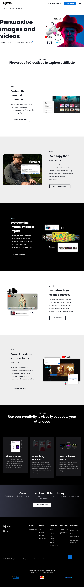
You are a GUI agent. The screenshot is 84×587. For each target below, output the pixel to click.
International (54, 3)
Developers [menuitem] (64, 526)
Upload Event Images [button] (18, 254)
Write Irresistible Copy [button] (60, 186)
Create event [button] (70, 3)
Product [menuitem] (42, 526)
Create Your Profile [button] (20, 119)
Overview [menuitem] (32, 526)
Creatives (19, 8)
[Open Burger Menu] (80, 3)
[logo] (7, 526)
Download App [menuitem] (74, 526)
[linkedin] (4, 531)
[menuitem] (33, 529)
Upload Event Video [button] (20, 388)
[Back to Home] (7, 3)
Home (5, 8)
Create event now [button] (42, 504)
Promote (11, 8)
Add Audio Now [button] (57, 318)
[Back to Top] (70, 557)
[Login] (45, 3)
